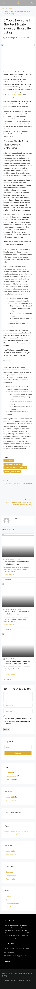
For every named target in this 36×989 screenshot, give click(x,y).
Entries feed (10, 900)
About (13, 980)
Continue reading (9, 574)
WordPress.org (11, 907)
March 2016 (10, 797)
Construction (11, 776)
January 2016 (11, 801)
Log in (8, 896)
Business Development (13, 464)
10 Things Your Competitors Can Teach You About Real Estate (17, 662)
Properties (20, 980)
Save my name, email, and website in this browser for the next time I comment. (18, 721)
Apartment (8, 460)
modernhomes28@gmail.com (16, 956)
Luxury (6, 471)
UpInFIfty (4, 976)
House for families (11, 467)
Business (10, 9)
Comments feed (12, 903)
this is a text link (17, 94)
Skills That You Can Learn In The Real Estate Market (16, 563)
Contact (28, 980)
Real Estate (15, 471)
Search (18, 753)
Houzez (23, 467)
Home (7, 980)
